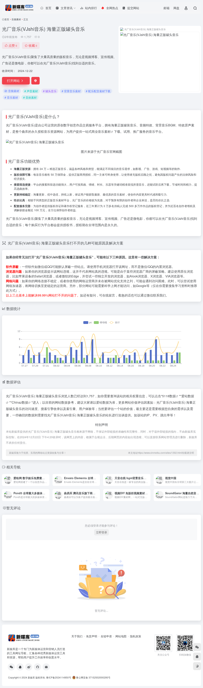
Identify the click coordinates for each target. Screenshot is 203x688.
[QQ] (20, 667)
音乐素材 (104, 131)
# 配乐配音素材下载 (98, 91)
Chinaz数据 (20, 402)
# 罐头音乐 (49, 91)
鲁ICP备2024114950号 (58, 677)
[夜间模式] (197, 666)
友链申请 (106, 636)
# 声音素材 (31, 91)
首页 (6, 19)
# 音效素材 (30, 97)
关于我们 (76, 636)
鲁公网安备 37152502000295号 (93, 677)
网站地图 (120, 636)
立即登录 (101, 532)
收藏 (33, 45)
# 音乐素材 (11, 97)
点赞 (13, 45)
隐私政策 (135, 636)
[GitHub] (37, 667)
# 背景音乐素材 (71, 91)
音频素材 (16, 19)
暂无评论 (13, 507)
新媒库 (31, 677)
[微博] (28, 667)
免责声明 (91, 636)
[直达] (47, 480)
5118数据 (169, 396)
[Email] (46, 667)
